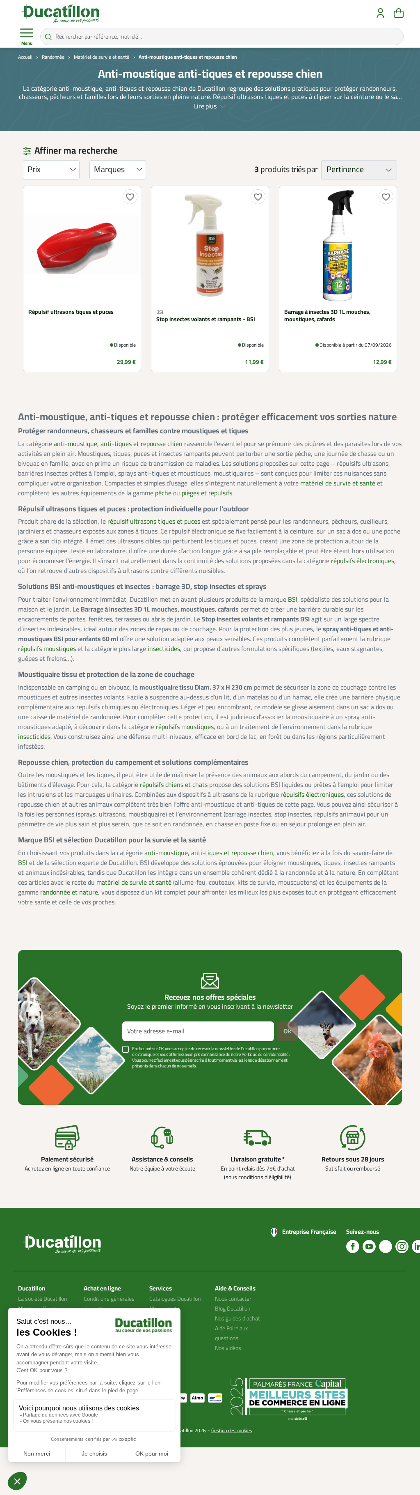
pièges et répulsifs (207, 493)
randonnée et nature (69, 892)
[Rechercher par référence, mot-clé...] (48, 36)
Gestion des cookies (231, 1430)
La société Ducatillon (42, 1299)
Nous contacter (233, 1299)
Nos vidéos (228, 1348)
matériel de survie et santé (337, 483)
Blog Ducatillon (233, 1308)
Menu (26, 43)
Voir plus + (46, 1078)
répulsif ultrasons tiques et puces (153, 522)
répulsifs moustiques (47, 649)
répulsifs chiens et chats (174, 785)
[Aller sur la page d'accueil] (60, 13)
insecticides (164, 649)
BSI (292, 600)
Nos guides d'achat (237, 1318)
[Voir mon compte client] (380, 13)
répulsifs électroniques (362, 561)
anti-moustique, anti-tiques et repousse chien (118, 444)
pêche (163, 493)
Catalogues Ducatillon (175, 1299)
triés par (304, 169)
